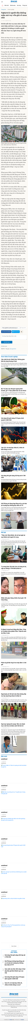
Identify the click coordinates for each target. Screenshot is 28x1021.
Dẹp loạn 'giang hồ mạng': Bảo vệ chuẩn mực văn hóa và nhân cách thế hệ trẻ (13, 725)
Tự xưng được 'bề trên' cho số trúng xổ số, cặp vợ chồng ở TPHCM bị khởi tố (13, 567)
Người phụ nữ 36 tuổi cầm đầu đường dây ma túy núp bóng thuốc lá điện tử (13, 695)
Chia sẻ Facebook (6, 331)
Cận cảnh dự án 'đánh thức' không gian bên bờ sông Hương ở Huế (13, 360)
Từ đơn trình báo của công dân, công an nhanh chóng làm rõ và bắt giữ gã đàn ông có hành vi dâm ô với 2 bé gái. (13, 670)
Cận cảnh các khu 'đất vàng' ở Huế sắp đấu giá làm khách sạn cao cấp (15, 970)
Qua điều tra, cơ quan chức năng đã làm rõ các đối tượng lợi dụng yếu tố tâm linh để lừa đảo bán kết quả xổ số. (13, 574)
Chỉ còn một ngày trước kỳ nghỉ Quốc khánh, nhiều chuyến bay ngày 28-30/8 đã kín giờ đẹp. (12, 452)
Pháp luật (24, 5)
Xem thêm (14, 946)
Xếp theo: (3, 348)
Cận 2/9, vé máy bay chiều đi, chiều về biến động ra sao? (12, 448)
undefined (4, 759)
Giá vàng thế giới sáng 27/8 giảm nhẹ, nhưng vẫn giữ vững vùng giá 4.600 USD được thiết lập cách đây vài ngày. (13, 424)
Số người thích (13, 348)
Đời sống (19, 5)
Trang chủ (3, 9)
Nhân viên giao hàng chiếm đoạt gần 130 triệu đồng (13, 599)
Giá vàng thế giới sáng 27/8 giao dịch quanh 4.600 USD (12, 419)
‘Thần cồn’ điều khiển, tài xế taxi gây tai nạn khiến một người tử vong (13, 536)
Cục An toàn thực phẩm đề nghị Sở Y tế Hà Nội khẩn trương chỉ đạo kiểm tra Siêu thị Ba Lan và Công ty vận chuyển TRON (13, 394)
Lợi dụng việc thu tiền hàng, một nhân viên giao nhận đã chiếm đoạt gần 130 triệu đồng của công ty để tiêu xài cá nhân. (14, 605)
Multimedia (12, 5)
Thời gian (7, 348)
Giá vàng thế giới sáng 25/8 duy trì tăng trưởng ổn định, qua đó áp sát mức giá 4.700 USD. (14, 480)
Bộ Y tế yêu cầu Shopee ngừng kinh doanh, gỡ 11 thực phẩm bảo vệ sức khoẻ (13, 389)
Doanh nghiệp (11, 9)
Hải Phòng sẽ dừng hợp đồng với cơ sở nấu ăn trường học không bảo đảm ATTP (14, 504)
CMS (11, 1019)
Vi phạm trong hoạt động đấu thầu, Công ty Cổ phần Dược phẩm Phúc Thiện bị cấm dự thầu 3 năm (13, 631)
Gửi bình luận (7, 342)
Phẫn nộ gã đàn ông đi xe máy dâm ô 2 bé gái (13, 663)
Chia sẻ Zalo (16, 331)
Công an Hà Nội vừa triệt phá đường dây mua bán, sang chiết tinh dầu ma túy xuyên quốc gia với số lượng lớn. (14, 700)
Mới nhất (7, 5)
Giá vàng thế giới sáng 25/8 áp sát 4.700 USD (13, 476)
